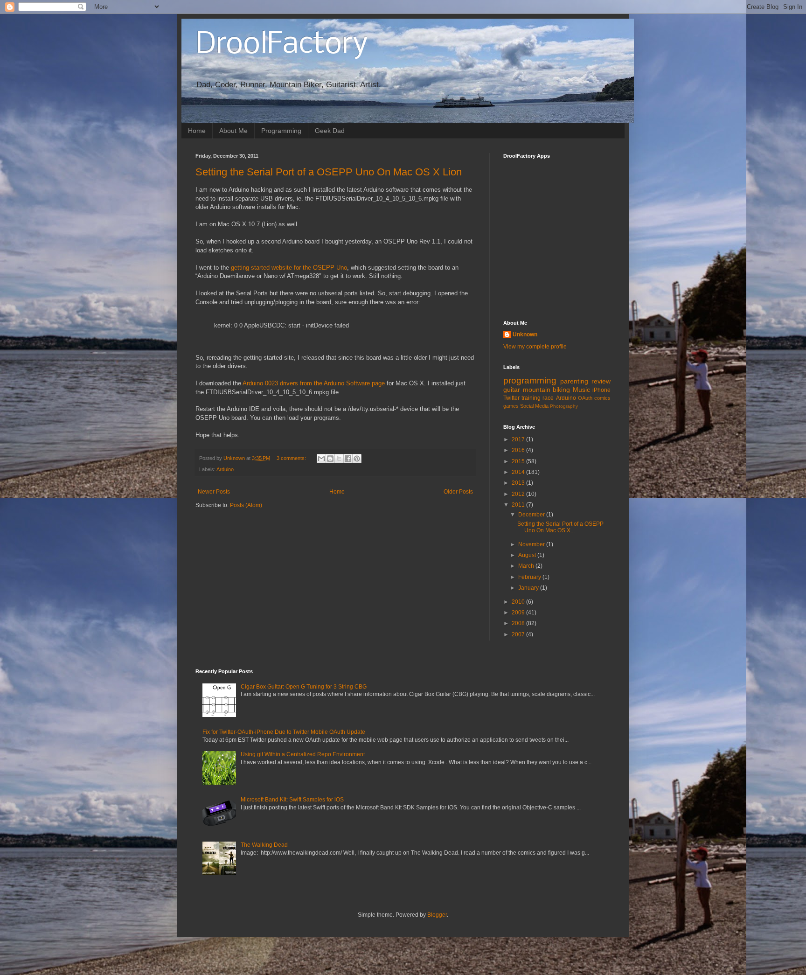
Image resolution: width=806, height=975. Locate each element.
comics (602, 398)
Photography (564, 406)
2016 (519, 450)
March (526, 566)
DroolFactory (281, 45)
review (601, 381)
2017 (519, 439)
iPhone (601, 390)
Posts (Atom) (246, 505)
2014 (519, 472)
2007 (519, 634)
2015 (519, 461)
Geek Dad (330, 130)
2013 (519, 483)
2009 (519, 612)
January (529, 588)
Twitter (511, 398)
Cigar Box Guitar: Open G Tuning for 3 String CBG (304, 686)
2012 (519, 494)
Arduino (225, 469)
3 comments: (292, 458)
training (531, 398)
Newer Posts (214, 491)
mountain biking (546, 389)
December (532, 514)
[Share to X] (339, 458)
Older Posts (458, 491)
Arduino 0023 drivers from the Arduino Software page (314, 383)
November (532, 544)
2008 (519, 623)
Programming (281, 130)
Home (197, 130)
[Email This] (321, 458)
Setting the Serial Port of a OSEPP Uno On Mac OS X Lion (328, 172)
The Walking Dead (264, 845)
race (548, 398)
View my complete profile (535, 346)
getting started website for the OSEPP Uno (289, 267)
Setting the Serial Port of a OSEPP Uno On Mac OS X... (560, 527)
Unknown (525, 334)
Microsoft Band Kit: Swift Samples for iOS (292, 799)
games (511, 406)
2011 (519, 504)
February (530, 577)
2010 (519, 602)
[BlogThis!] (330, 458)
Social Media (534, 406)
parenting (574, 381)
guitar (511, 389)
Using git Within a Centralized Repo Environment (303, 754)
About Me (233, 130)
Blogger (437, 915)
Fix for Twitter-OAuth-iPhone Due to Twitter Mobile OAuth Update (283, 732)
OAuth (585, 398)
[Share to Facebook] (348, 458)
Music (581, 389)
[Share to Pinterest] (356, 458)
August (527, 555)
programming (529, 380)
